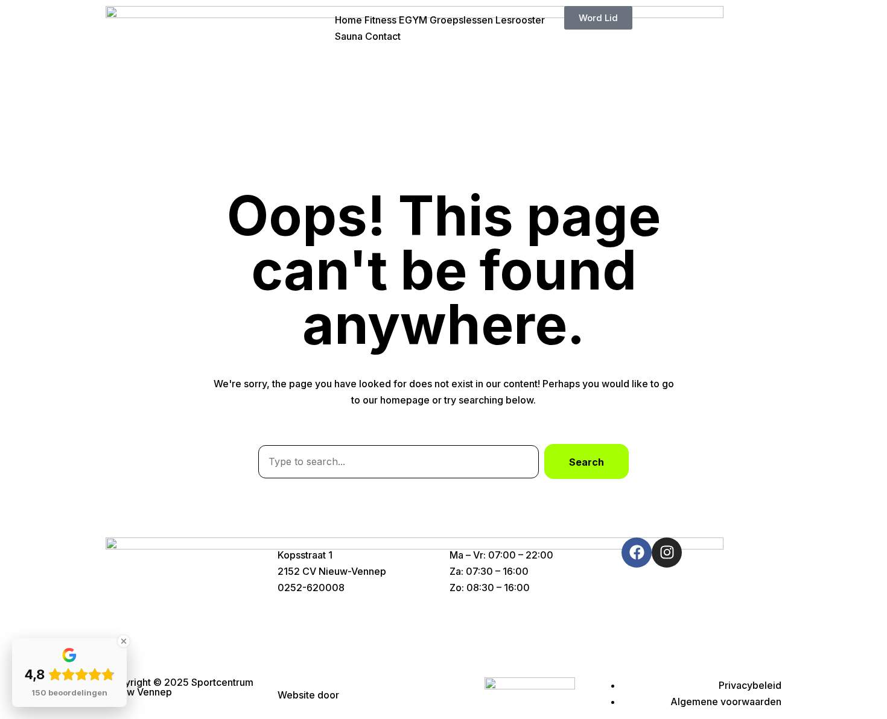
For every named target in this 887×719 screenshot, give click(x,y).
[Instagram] (667, 552)
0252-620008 (311, 587)
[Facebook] (637, 552)
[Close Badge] (124, 641)
